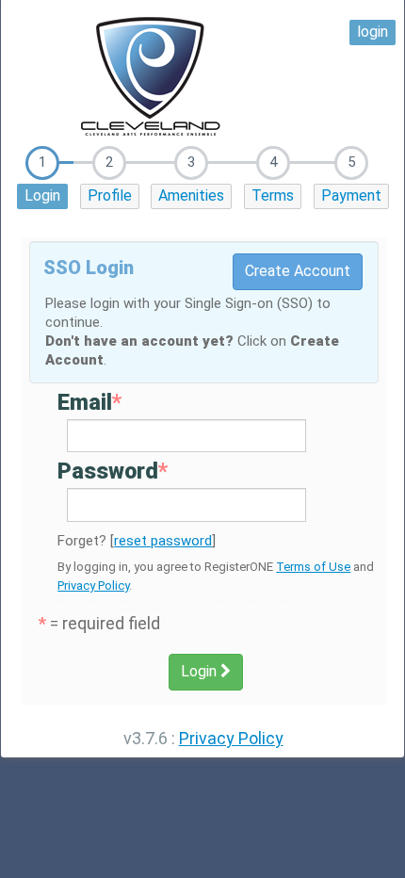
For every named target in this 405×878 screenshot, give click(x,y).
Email (89, 402)
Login (42, 195)
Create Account (297, 271)
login (372, 32)
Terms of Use (313, 567)
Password (112, 471)
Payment (351, 195)
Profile (110, 195)
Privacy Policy (93, 585)
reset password (163, 540)
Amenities (191, 195)
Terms (272, 195)
